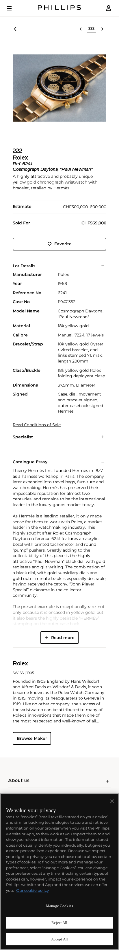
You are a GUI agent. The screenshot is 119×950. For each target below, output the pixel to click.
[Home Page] (59, 8)
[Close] (112, 801)
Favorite (63, 243)
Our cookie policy (32, 890)
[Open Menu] (13, 8)
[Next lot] (102, 29)
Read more (63, 637)
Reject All (59, 922)
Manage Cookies (59, 906)
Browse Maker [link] (32, 738)
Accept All (59, 939)
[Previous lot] (81, 29)
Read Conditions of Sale (37, 424)
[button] (59, 88)
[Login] (108, 8)
